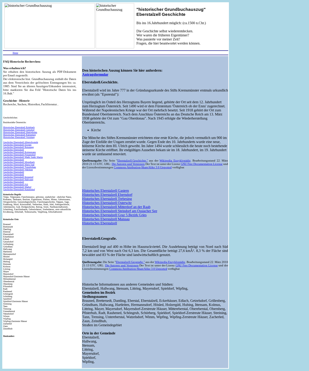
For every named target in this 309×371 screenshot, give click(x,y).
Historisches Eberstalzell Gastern (105, 191)
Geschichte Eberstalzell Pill (15, 184)
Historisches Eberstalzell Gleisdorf (18, 130)
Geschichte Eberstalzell (13, 149)
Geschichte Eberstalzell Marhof (17, 187)
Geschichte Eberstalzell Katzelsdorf (19, 189)
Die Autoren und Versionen (128, 164)
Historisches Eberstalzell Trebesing (107, 199)
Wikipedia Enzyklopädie (174, 160)
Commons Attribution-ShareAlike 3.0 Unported (143, 167)
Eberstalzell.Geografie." (130, 262)
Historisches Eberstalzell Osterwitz (107, 203)
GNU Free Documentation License (202, 164)
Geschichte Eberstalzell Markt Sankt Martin (23, 157)
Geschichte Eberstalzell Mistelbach (19, 162)
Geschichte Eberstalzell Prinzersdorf (19, 154)
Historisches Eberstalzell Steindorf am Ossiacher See (119, 211)
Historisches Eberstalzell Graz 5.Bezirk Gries (114, 215)
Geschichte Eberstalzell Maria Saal (18, 164)
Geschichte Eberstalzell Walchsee (18, 169)
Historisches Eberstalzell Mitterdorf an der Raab (116, 207)
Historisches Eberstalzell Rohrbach (19, 127)
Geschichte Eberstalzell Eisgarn (17, 144)
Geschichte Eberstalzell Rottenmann (19, 152)
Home (15, 53)
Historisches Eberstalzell (99, 223)
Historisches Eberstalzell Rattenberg (19, 135)
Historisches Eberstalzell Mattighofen (20, 132)
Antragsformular (95, 74)
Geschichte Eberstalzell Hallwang (18, 179)
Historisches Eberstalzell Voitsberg (19, 137)
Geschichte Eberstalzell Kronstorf (18, 177)
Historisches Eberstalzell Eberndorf (107, 195)
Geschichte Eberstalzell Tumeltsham (19, 167)
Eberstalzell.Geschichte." (132, 160)
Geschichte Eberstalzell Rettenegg (18, 147)
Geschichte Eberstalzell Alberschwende (20, 142)
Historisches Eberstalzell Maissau (106, 219)
